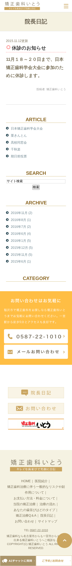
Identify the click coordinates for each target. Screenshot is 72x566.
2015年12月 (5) (22, 247)
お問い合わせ (24, 521)
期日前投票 (19, 156)
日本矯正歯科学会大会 (27, 128)
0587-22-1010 (39, 530)
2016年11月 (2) (21, 213)
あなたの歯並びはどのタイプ (34, 510)
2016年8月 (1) (21, 220)
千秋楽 (15, 149)
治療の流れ (48, 504)
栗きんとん (19, 135)
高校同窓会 (19, 142)
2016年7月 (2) (21, 226)
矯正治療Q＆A (26, 515)
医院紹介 (41, 481)
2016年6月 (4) (21, 233)
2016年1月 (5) (21, 240)
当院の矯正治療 (24, 504)
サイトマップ (47, 521)
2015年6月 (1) (21, 261)
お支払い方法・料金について (34, 498)
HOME (26, 481)
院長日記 (46, 515)
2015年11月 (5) (21, 254)
